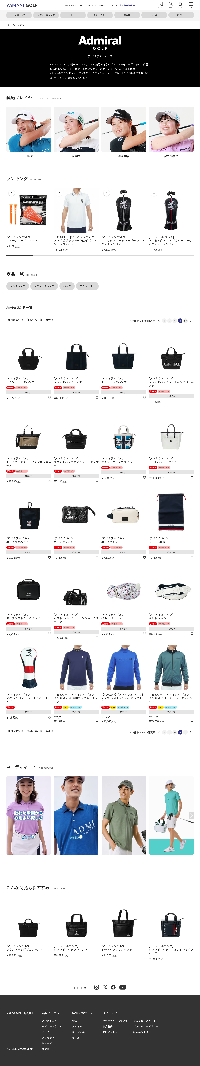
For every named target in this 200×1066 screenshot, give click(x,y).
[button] (171, 5)
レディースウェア (52, 1026)
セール (76, 1037)
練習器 (45, 1049)
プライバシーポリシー (145, 1026)
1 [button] (164, 321)
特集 (74, 1021)
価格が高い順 (34, 319)
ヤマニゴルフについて (115, 1021)
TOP (8, 24)
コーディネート (81, 1032)
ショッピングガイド (144, 1021)
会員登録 (108, 1026)
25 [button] (175, 321)
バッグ (45, 1032)
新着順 (49, 319)
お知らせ (77, 1026)
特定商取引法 (140, 1032)
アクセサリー (49, 1037)
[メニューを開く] (191, 3)
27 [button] (185, 321)
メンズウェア (49, 1021)
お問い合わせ (110, 1032)
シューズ (47, 1043)
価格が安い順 (15, 319)
